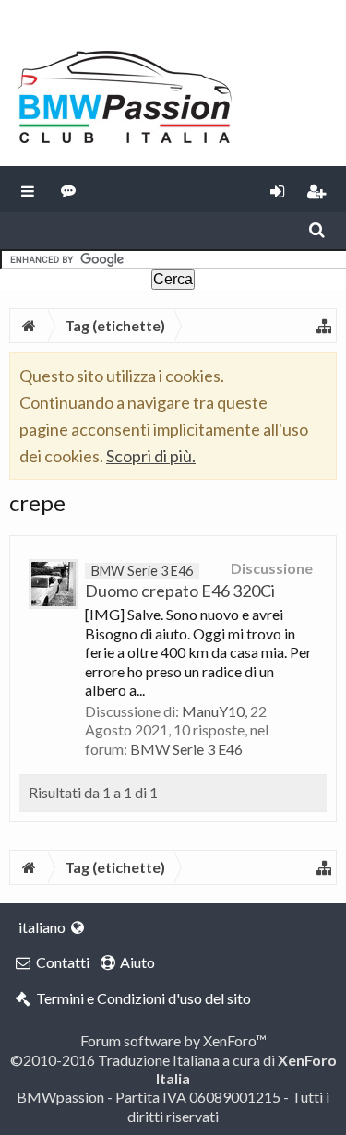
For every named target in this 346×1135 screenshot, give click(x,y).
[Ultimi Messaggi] (69, 189)
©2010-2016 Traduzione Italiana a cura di (173, 1069)
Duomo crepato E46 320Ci (180, 582)
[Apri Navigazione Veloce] (323, 325)
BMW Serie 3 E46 (186, 749)
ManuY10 (213, 711)
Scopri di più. (151, 456)
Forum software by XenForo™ (173, 1040)
